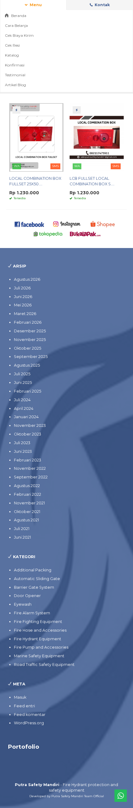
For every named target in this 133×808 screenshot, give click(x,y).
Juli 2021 (21, 528)
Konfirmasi (14, 65)
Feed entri (24, 706)
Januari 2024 (26, 417)
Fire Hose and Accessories (40, 630)
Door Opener (27, 595)
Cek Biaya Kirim (19, 35)
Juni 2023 (23, 451)
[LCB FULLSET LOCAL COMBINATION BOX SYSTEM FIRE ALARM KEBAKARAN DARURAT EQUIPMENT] (97, 137)
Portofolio (23, 746)
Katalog (12, 55)
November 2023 (30, 425)
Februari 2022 (27, 494)
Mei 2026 (23, 305)
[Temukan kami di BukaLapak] (85, 233)
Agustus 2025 (27, 365)
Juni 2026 (23, 296)
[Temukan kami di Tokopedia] (48, 233)
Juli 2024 (22, 400)
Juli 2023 (22, 442)
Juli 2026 (22, 288)
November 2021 (29, 503)
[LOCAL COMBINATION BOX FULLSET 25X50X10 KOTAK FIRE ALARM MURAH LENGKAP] (36, 137)
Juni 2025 (23, 382)
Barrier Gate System (34, 587)
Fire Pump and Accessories (41, 647)
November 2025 (30, 339)
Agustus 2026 (27, 279)
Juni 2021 (22, 537)
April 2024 (23, 408)
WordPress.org (29, 723)
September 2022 (31, 477)
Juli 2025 (22, 374)
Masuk (20, 697)
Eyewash (23, 604)
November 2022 (30, 468)
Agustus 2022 (27, 485)
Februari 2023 (27, 460)
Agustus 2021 (26, 520)
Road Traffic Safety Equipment (44, 664)
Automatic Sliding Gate (37, 578)
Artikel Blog (15, 84)
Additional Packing (32, 570)
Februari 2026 (27, 322)
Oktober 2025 (27, 348)
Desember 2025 (30, 331)
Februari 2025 (27, 391)
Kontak (102, 4)
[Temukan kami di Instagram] (67, 223)
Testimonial (15, 75)
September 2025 (31, 356)
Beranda (18, 15)
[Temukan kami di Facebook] (29, 223)
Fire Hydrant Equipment (37, 639)
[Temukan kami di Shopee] (104, 223)
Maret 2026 (25, 313)
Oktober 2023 (27, 434)
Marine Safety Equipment (39, 656)
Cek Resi (12, 45)
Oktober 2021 (27, 511)
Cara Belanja (16, 25)
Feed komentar (29, 714)
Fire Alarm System (32, 613)
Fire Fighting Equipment (38, 621)
